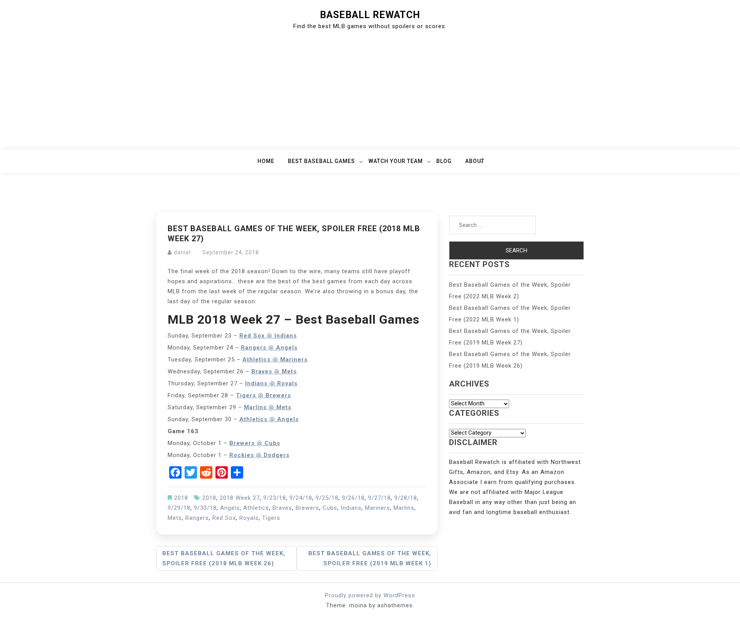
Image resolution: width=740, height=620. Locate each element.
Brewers (307, 507)
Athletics (256, 507)
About (474, 161)
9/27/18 (379, 497)
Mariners (377, 507)
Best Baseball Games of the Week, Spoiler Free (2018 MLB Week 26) (223, 558)
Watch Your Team (395, 161)
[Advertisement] (370, 91)
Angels (230, 507)
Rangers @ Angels (269, 347)
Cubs (330, 507)
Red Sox (224, 517)
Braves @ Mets (274, 371)
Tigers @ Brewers (263, 395)
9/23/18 (274, 497)
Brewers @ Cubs (254, 443)
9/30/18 (205, 507)
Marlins (404, 507)
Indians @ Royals (271, 383)
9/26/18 (353, 497)
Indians (351, 507)
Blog (444, 161)
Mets (175, 517)
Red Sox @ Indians (268, 335)
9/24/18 (300, 497)
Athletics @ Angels (269, 419)
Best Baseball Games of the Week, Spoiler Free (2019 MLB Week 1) (369, 558)
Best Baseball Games (321, 161)
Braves (282, 507)
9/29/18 (179, 507)
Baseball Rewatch (370, 14)
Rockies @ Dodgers (259, 455)
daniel (182, 252)
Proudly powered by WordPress (370, 595)
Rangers (197, 517)
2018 (181, 497)
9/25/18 (327, 497)
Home (265, 161)
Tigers (271, 517)
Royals (249, 517)
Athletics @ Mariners (275, 359)
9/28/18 (405, 497)
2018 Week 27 (240, 497)
